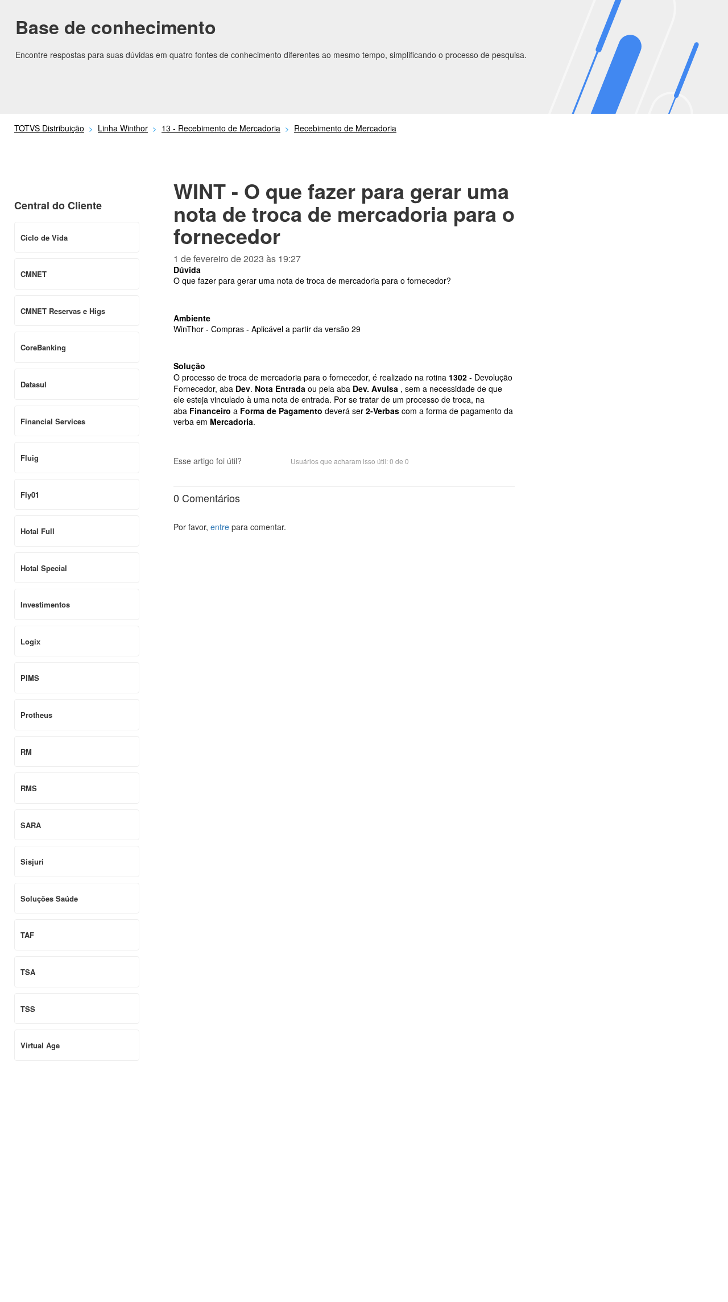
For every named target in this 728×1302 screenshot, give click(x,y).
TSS (27, 1008)
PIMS (29, 677)
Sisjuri (32, 861)
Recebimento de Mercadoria (345, 128)
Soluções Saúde (49, 898)
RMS (28, 788)
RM (26, 751)
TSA (27, 971)
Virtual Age (40, 1045)
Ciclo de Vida (44, 237)
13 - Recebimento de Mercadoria (221, 128)
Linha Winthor (123, 128)
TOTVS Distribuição (49, 128)
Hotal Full (37, 531)
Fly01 (29, 494)
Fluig (29, 457)
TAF (27, 934)
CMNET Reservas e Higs (62, 310)
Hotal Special (43, 568)
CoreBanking (43, 347)
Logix (30, 641)
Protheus (36, 714)
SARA (30, 825)
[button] (256, 461)
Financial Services (52, 421)
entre (219, 526)
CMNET (33, 273)
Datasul (33, 384)
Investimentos (45, 604)
